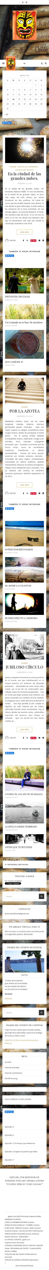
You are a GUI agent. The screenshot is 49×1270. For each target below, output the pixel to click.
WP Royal (29, 1266)
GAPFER (13, 240)
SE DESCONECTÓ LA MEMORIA (21, 618)
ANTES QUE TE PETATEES (18, 847)
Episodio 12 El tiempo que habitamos (20, 1143)
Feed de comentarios (13, 1073)
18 (13, 99)
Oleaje (7, 1248)
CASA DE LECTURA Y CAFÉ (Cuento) (31, 1231)
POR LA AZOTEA (24, 410)
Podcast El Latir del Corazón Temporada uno (21, 1254)
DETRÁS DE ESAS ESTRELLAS (15, 1225)
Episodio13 (9, 1135)
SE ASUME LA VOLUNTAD (18, 585)
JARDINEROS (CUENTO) (13, 1219)
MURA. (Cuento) (35, 1228)
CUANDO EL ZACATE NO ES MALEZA (24, 794)
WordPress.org (11, 1078)
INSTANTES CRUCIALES (17, 296)
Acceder (8, 1062)
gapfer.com (26, 1240)
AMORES (8, 998)
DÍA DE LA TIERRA (11, 1251)
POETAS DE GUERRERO (27, 167)
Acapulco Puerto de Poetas (14, 1242)
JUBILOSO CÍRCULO (24, 666)
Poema (13, 167)
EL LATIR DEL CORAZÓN (13, 1240)
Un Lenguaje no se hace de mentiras (23, 322)
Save (34, 240)
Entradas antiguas (17, 864)
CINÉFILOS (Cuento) (22, 1228)
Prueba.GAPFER (35, 1248)
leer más (24, 232)
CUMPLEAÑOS (23, 1237)
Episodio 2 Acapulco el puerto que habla (21, 1151)
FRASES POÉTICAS (11, 1237)
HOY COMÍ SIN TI (14, 361)
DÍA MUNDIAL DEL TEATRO (19, 1248)
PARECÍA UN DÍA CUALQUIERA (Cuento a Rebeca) (22, 1234)
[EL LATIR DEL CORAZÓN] (24, 25)
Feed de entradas (12, 1067)
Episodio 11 (9, 1160)
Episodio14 (9, 1127)
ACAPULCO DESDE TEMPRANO (21, 826)
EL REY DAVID (9, 1228)
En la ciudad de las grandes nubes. (24, 176)
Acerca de (8, 1257)
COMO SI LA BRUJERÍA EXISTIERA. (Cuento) (19, 1222)
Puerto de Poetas (24, 170)
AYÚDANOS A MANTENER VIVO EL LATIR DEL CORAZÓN (24, 1245)
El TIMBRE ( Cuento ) (33, 1225)
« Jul (6, 114)
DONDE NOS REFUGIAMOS (19, 549)
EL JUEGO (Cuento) (11, 1231)
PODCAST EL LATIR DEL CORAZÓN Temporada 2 (21, 1260)
